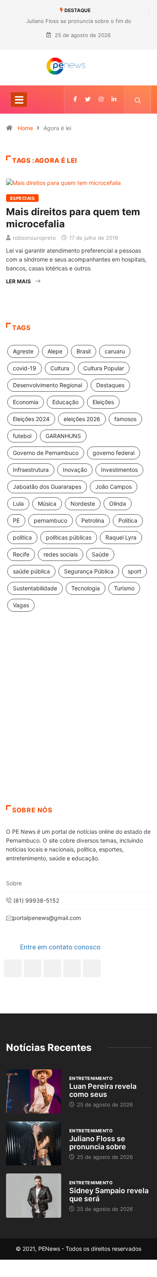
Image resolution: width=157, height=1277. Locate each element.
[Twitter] (88, 99)
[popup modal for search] (138, 99)
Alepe (55, 351)
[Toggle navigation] (19, 99)
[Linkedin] (114, 99)
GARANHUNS (63, 435)
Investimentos (119, 469)
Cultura (59, 368)
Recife (21, 554)
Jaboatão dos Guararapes (47, 486)
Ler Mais (18, 281)
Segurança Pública (89, 571)
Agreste (23, 351)
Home (25, 128)
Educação (65, 402)
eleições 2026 (82, 418)
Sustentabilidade (35, 588)
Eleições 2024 (31, 418)
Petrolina (92, 520)
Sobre (14, 883)
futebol (22, 435)
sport (134, 571)
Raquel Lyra (120, 537)
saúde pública (31, 571)
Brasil (83, 351)
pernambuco (50, 520)
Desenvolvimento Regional (47, 385)
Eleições (103, 402)
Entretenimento (91, 1078)
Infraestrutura (31, 469)
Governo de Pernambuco (45, 452)
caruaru (115, 351)
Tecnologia (85, 588)
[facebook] (75, 99)
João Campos (113, 486)
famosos (125, 418)
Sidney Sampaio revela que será (109, 1194)
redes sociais (60, 554)
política (22, 537)
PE (16, 520)
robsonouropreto (34, 238)
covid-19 (24, 368)
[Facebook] (13, 968)
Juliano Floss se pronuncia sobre (97, 1142)
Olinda (117, 503)
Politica (127, 520)
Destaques (110, 385)
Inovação (75, 469)
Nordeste (82, 503)
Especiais (22, 198)
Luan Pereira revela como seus (102, 1090)
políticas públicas (68, 537)
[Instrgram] (101, 99)
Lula (18, 503)
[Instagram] (72, 968)
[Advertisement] (78, 718)
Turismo (124, 588)
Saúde (100, 554)
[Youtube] (92, 968)
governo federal (113, 452)
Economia (25, 402)
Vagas (21, 605)
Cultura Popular (103, 368)
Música (47, 503)
